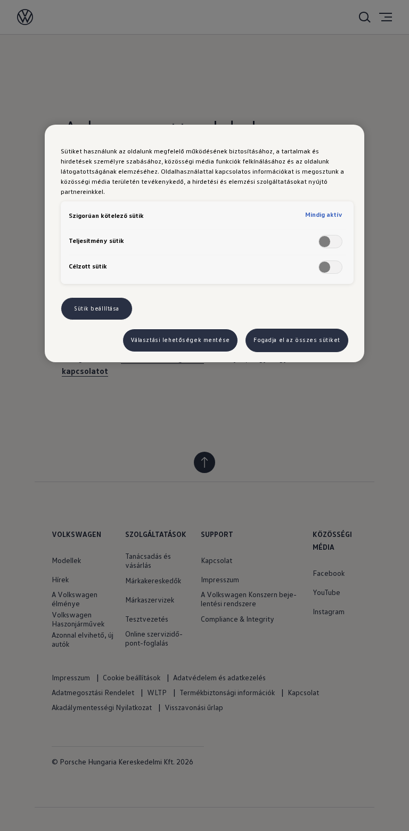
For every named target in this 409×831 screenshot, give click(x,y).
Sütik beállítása (96, 308)
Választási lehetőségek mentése (180, 340)
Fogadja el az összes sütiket (296, 340)
